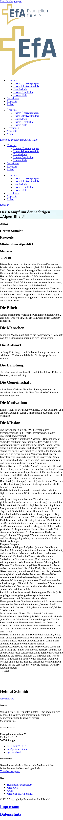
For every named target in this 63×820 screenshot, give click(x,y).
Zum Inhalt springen (11, 1)
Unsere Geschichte (23, 157)
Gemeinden (13, 163)
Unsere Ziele (20, 160)
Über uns (11, 145)
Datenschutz (10, 814)
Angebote (12, 166)
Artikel (10, 169)
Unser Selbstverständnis (26, 151)
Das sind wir (20, 154)
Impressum (9, 806)
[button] (7, 721)
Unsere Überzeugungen (26, 148)
